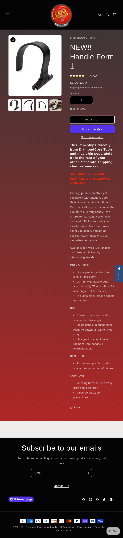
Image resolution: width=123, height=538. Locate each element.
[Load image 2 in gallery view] (28, 105)
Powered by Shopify (47, 527)
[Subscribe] (88, 473)
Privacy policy (84, 527)
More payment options (92, 137)
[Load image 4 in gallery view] (55, 105)
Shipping (74, 88)
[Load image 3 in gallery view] (42, 105)
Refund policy (67, 527)
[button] (7, 14)
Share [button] (76, 407)
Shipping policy (63, 530)
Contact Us (61, 486)
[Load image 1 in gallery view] (14, 105)
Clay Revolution (29, 527)
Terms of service (102, 527)
